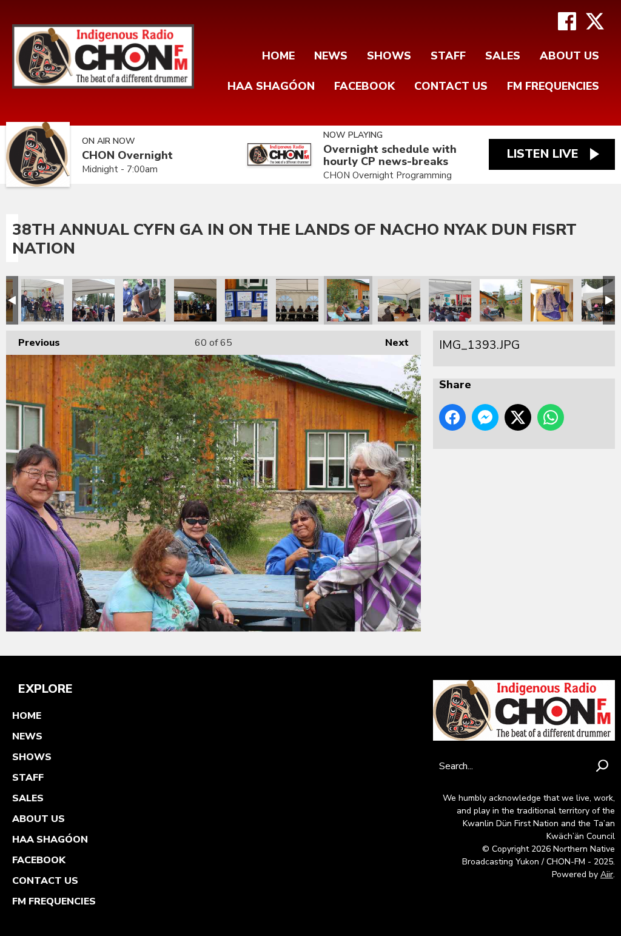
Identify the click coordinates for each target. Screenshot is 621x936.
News (330, 56)
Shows (389, 56)
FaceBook (364, 86)
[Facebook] (567, 21)
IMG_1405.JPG (246, 300)
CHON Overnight (127, 155)
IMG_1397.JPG (399, 300)
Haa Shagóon (271, 86)
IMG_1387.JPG (501, 300)
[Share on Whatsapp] (550, 417)
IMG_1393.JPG (348, 300)
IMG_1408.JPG (195, 300)
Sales (502, 56)
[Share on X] (518, 417)
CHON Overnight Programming (387, 175)
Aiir (606, 874)
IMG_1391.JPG (450, 300)
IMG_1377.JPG (552, 300)
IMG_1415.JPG (93, 300)
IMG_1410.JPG (144, 300)
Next (391, 342)
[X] (595, 21)
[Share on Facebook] (452, 417)
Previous (33, 342)
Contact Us (451, 86)
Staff (448, 56)
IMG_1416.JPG (42, 300)
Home (278, 56)
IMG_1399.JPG (297, 300)
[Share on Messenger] (485, 417)
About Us (569, 56)
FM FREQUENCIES (553, 86)
